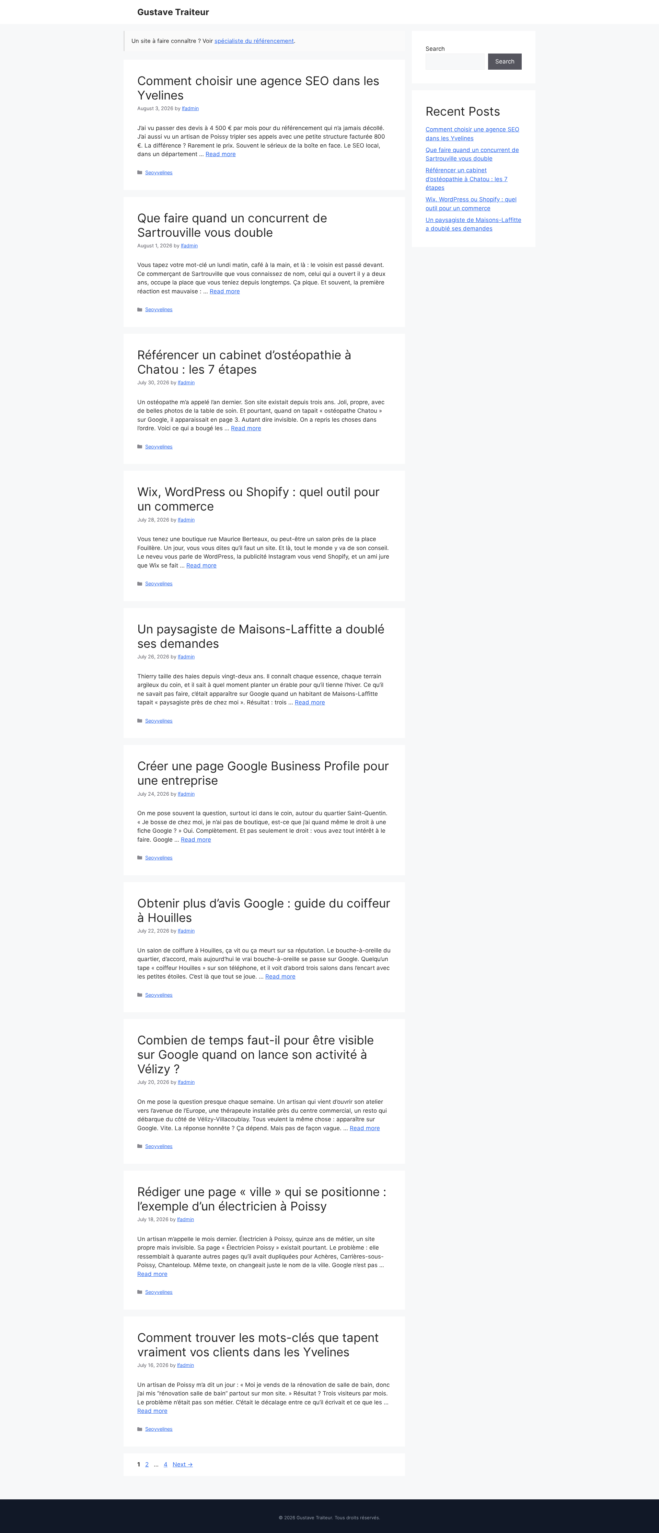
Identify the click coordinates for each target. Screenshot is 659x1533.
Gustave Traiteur (173, 12)
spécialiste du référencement (254, 40)
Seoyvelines (159, 172)
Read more (221, 154)
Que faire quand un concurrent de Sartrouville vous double (232, 225)
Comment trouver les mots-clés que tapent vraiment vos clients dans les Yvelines (258, 1344)
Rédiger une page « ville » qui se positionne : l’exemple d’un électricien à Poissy (261, 1198)
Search (435, 48)
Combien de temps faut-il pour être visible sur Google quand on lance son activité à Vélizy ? (255, 1054)
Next (183, 1464)
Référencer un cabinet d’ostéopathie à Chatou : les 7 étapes (244, 362)
